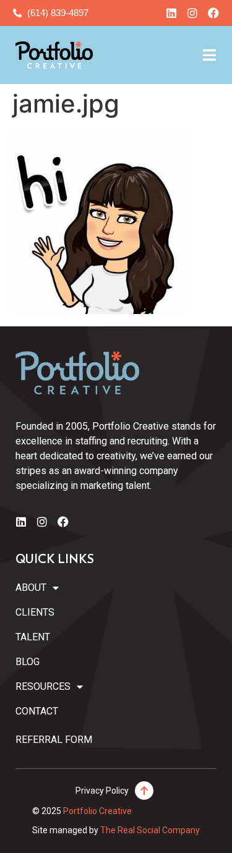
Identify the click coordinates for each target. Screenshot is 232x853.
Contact (36, 711)
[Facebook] (213, 13)
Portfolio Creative (97, 811)
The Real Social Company (150, 830)
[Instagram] (192, 13)
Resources (43, 686)
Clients (34, 612)
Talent (32, 637)
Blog (27, 662)
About (30, 587)
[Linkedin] (171, 13)
